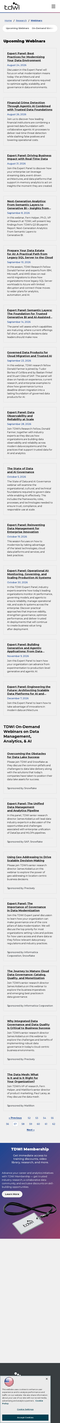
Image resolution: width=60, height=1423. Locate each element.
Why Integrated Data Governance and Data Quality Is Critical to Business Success (28, 1024)
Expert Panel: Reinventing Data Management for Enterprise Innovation (26, 528)
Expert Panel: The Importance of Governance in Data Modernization (26, 907)
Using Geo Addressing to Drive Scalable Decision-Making (29, 858)
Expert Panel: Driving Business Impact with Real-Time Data (29, 157)
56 (7, 1123)
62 (53, 1123)
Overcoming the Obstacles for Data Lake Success (26, 755)
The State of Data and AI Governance (20, 470)
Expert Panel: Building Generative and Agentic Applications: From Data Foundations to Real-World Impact (26, 648)
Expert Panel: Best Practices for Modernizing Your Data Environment (26, 57)
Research (21, 20)
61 (46, 1123)
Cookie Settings (25, 1409)
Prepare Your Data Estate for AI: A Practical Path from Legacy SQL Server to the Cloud (30, 254)
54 (44, 1118)
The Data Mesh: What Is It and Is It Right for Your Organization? (22, 1078)
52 (29, 1118)
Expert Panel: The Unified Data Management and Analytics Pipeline (25, 807)
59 (30, 1123)
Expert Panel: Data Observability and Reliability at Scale (20, 416)
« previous (15, 1118)
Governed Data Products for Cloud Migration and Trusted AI (29, 354)
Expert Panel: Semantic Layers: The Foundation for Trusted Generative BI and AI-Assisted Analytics (29, 314)
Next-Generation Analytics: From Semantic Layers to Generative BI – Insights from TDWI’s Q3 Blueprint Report (28, 205)
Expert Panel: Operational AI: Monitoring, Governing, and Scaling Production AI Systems (29, 574)
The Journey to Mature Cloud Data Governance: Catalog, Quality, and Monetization (28, 974)
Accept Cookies (25, 1417)
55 (52, 1118)
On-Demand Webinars (44, 28)
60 (38, 1123)
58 (23, 1123)
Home (8, 20)
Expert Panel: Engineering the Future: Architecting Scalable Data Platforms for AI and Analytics (29, 690)
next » (31, 1129)
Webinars (36, 20)
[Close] (47, 1379)
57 (15, 1123)
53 (36, 1118)
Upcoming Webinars (17, 28)
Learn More (12, 1194)
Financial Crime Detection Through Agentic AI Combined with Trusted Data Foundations (29, 106)
